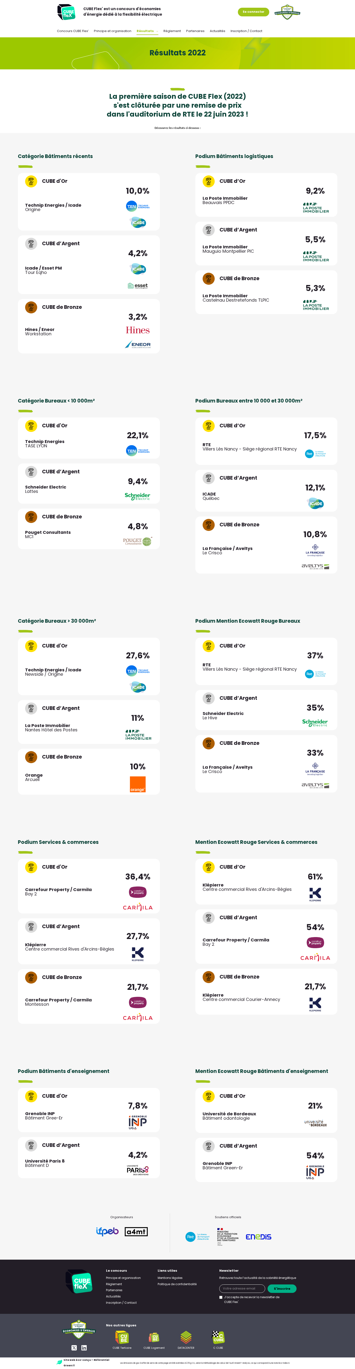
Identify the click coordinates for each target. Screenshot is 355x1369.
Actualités (217, 31)
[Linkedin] (84, 1348)
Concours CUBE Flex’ (73, 31)
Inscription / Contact (246, 31)
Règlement (172, 31)
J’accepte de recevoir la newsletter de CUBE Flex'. (251, 1300)
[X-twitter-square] (74, 1348)
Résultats (145, 31)
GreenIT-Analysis (242, 1363)
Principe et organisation (112, 31)
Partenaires (195, 31)
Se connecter (253, 12)
